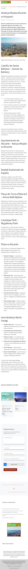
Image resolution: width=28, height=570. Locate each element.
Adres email (8, 453)
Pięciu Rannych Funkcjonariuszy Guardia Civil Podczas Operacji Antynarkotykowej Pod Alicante (12, 511)
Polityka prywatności (14, 567)
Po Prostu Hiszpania (12, 6)
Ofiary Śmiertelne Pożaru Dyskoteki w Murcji (10, 508)
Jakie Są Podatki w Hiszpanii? (8, 517)
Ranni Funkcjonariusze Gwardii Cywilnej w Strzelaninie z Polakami (13, 515)
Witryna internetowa (11, 458)
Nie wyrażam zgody (16, 565)
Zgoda (9, 565)
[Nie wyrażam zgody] (26, 564)
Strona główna (4, 6)
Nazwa (6, 448)
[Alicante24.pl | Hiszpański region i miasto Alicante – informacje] (6, 2)
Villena (16, 408)
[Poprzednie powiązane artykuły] (22, 388)
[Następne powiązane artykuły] (25, 388)
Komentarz (8, 437)
